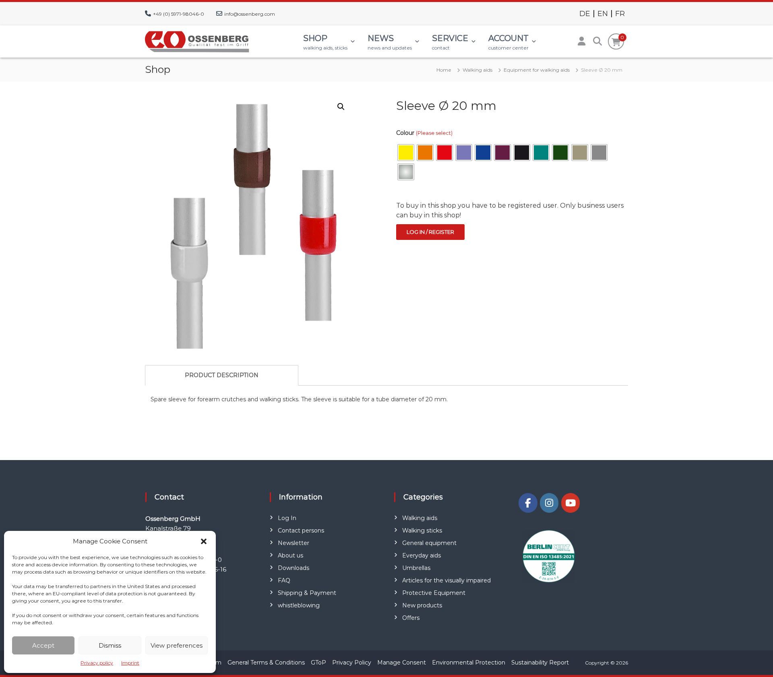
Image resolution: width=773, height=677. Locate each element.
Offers (411, 617)
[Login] (581, 41)
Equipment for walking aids (537, 70)
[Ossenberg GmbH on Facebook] (528, 503)
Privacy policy (97, 663)
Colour (424, 132)
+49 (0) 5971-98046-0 (178, 14)
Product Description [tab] (221, 375)
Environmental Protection (468, 662)
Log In (287, 518)
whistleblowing (299, 605)
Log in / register (430, 232)
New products (422, 605)
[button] (204, 541)
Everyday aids (421, 555)
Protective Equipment (433, 593)
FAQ (284, 580)
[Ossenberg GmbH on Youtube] (570, 503)
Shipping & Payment (307, 593)
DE (584, 13)
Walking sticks (422, 530)
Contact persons (301, 530)
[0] (616, 42)
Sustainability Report (540, 662)
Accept (43, 645)
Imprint (130, 663)
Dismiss (110, 645)
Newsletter (293, 543)
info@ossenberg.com (249, 14)
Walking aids (477, 70)
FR (620, 13)
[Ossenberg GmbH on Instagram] (549, 503)
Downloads (293, 568)
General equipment (429, 543)
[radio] (406, 152)
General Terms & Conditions (266, 662)
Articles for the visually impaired (446, 580)
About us (290, 555)
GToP (318, 662)
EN (602, 13)
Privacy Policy (351, 662)
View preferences (177, 645)
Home (443, 70)
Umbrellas (416, 568)
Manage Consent (401, 662)
